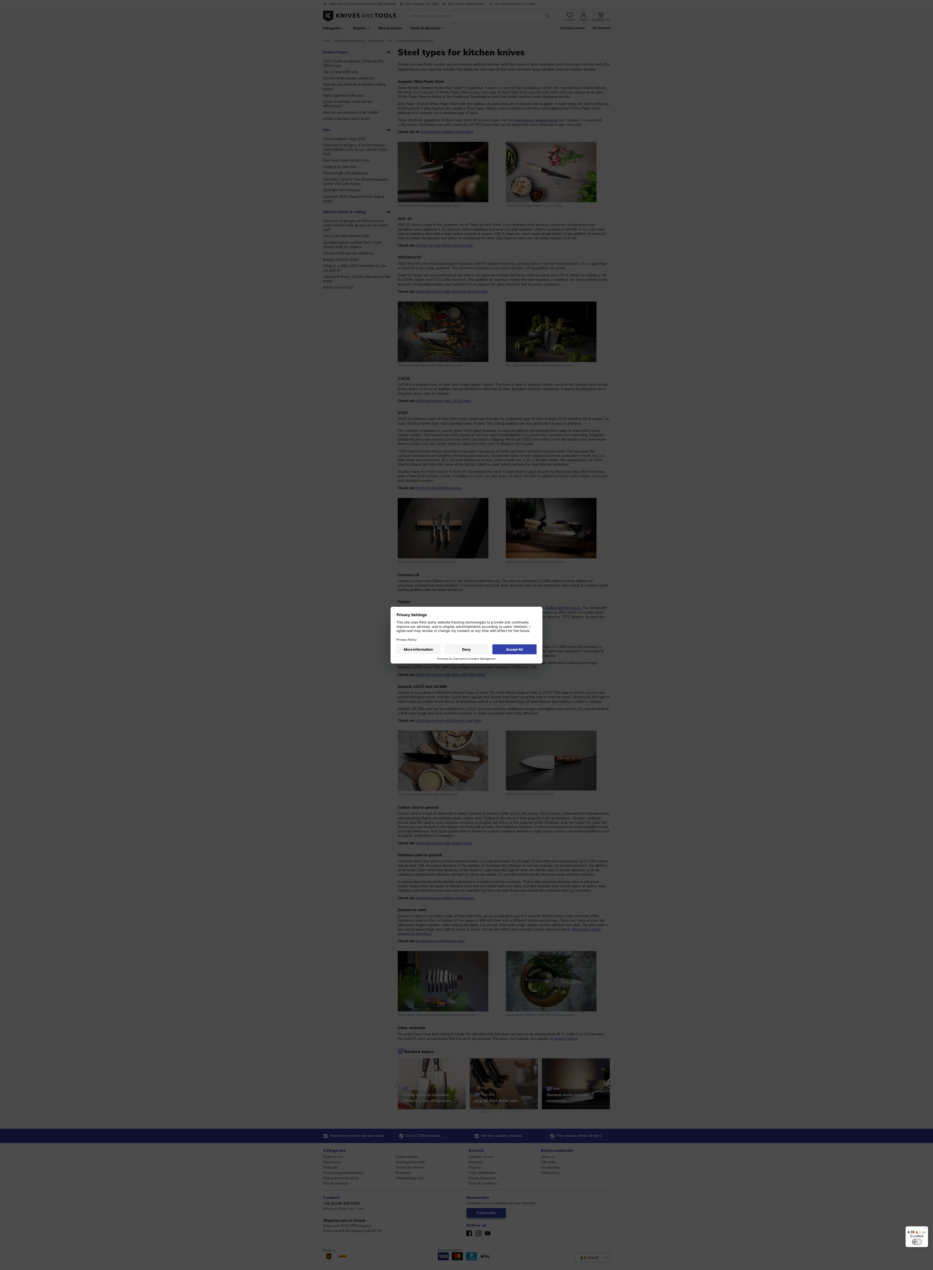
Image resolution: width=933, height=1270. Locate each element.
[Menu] (925, 1229)
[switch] (917, 1242)
